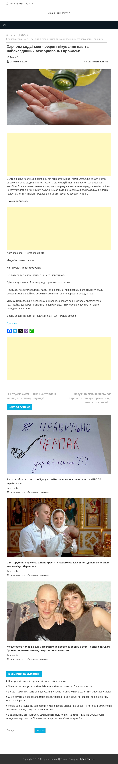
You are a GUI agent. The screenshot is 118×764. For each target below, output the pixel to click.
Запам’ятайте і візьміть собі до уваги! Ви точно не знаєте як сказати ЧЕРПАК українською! (54, 481)
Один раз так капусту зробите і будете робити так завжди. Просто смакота (50, 686)
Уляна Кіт (14, 56)
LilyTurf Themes (87, 759)
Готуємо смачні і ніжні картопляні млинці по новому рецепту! (31, 396)
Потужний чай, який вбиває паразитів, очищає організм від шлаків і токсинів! (90, 398)
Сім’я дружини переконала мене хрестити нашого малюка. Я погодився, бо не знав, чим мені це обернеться (58, 565)
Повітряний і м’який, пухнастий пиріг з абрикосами (37, 681)
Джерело (12, 323)
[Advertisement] (59, 154)
